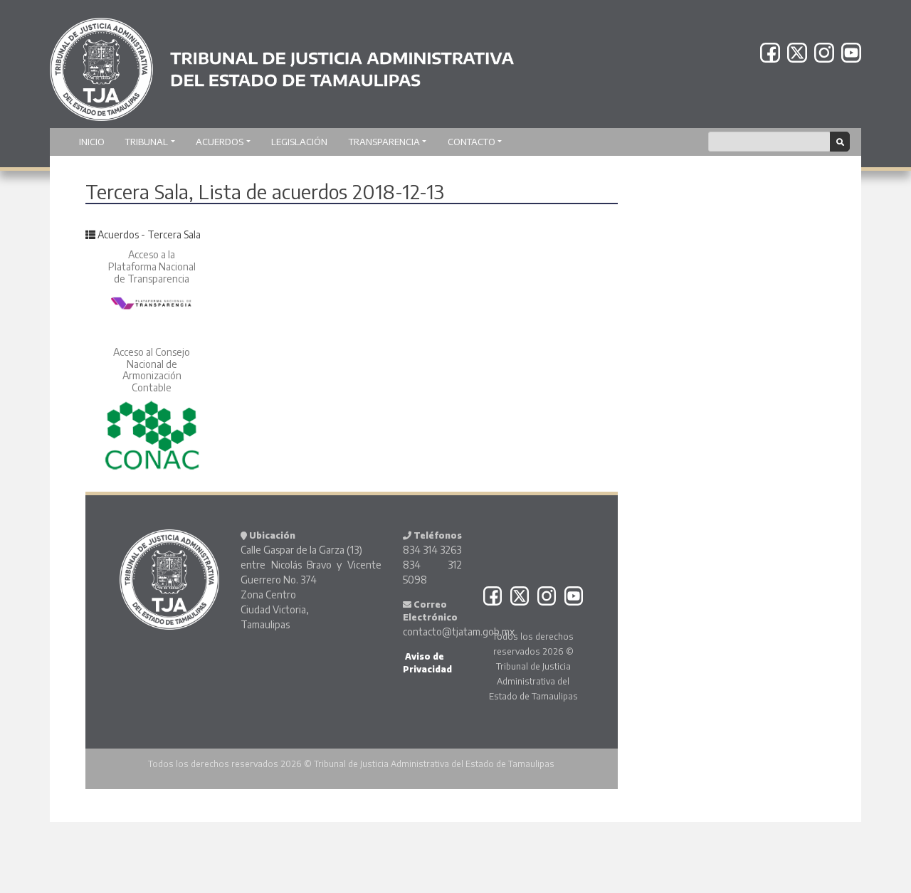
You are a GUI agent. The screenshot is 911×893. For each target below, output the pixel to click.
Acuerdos (219, 141)
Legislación (299, 141)
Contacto (471, 141)
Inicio (92, 141)
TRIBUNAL (146, 141)
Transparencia (384, 141)
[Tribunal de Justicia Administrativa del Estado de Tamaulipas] (282, 63)
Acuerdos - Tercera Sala (149, 234)
